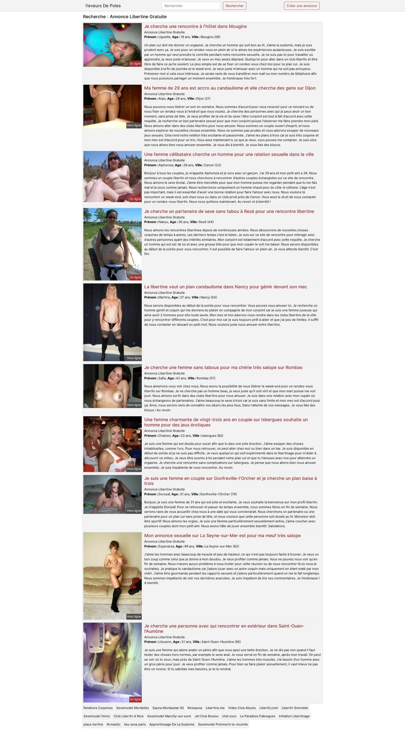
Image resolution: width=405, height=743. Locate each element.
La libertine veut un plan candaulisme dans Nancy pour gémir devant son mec (225, 286)
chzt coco (229, 716)
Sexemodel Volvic (97, 716)
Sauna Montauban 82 (168, 708)
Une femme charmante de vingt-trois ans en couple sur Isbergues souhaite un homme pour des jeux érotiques (226, 422)
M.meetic (113, 724)
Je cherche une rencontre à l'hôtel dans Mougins (195, 26)
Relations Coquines (98, 708)
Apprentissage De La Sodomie (171, 724)
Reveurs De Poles (103, 5)
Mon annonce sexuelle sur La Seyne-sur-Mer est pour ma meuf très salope (222, 535)
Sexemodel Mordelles (132, 708)
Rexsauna (195, 708)
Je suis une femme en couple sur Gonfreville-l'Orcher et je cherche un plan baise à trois (230, 481)
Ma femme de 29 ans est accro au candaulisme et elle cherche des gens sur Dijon (230, 88)
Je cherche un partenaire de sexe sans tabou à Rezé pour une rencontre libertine (229, 211)
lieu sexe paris (135, 724)
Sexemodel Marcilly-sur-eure (169, 716)
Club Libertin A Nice (129, 716)
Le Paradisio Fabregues (257, 716)
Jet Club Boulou (207, 716)
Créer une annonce (302, 6)
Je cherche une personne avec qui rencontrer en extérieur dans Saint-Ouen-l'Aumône (224, 628)
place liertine (93, 724)
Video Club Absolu (242, 708)
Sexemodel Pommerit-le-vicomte (223, 724)
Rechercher (235, 6)
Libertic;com (268, 708)
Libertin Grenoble (295, 708)
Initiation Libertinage (294, 716)
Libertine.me (215, 708)
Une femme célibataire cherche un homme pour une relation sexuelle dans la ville (229, 154)
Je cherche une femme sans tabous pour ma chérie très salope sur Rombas (223, 367)
